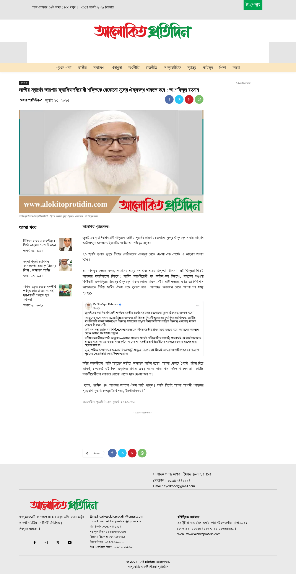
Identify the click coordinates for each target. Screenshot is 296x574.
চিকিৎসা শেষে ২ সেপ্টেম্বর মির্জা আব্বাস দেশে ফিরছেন (39, 243)
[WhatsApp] (199, 99)
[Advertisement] (46, 30)
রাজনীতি (24, 82)
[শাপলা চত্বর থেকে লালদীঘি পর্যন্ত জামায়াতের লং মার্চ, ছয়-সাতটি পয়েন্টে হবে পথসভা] (65, 290)
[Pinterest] (189, 99)
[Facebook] (169, 99)
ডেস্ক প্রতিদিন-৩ (31, 100)
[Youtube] (70, 543)
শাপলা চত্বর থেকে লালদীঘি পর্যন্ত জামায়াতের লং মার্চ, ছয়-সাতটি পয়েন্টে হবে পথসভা (39, 293)
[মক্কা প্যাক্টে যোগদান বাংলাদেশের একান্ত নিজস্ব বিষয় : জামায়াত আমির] (65, 265)
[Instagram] (46, 543)
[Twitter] (179, 99)
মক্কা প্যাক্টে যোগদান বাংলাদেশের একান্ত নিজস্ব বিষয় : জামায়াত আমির (39, 265)
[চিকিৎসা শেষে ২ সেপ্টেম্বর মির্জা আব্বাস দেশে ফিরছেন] (65, 244)
